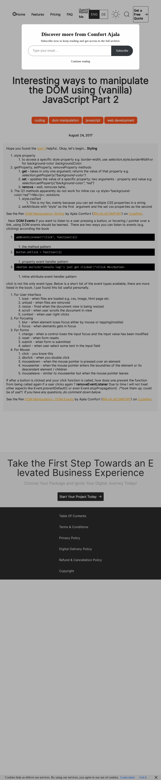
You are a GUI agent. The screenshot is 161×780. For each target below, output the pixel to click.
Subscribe (122, 50)
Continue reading (80, 61)
